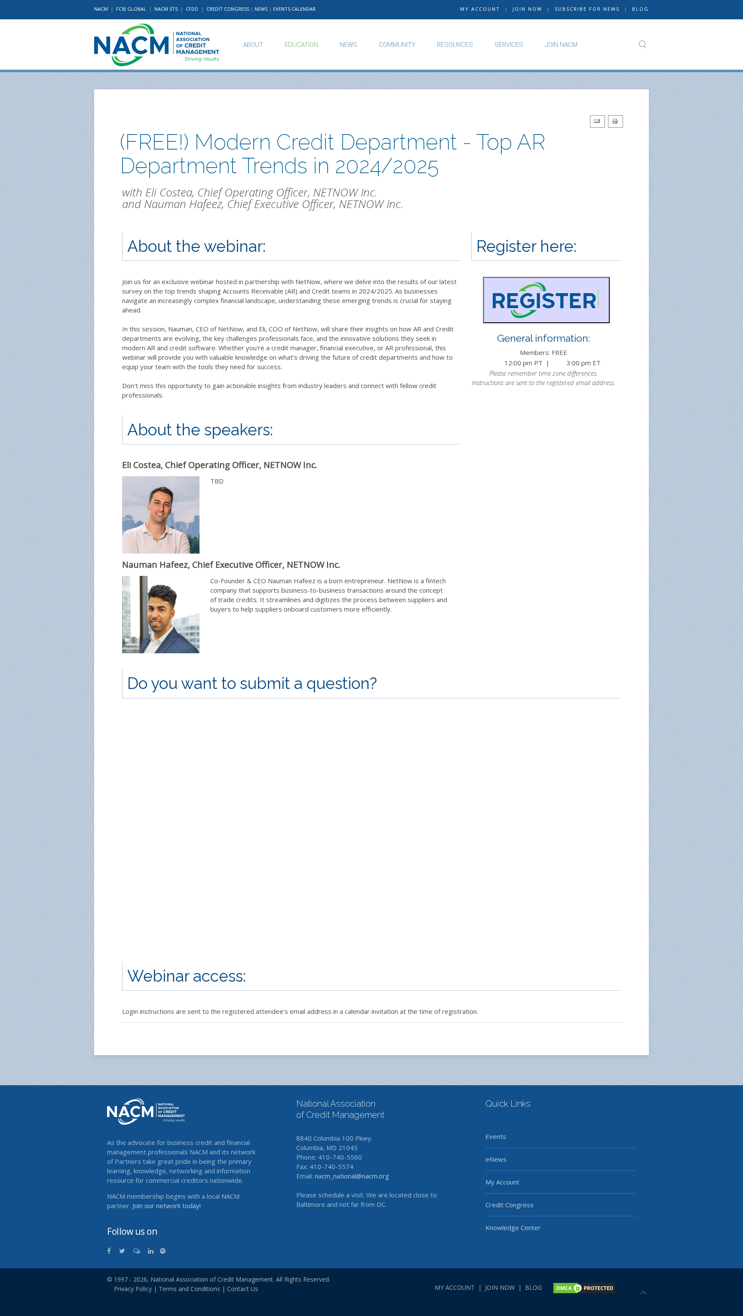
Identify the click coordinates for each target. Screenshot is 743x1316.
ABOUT (253, 45)
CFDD (192, 9)
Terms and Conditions (189, 1289)
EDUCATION (301, 45)
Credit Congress (509, 1204)
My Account (502, 1182)
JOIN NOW (527, 9)
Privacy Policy (129, 1289)
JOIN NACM (561, 45)
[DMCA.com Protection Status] (583, 1287)
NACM (101, 9)
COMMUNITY (397, 45)
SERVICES (508, 45)
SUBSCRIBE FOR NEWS (587, 9)
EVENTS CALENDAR (294, 9)
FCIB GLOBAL (131, 9)
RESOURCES (455, 45)
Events (495, 1136)
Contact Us (242, 1289)
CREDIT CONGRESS (227, 9)
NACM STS (166, 9)
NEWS (261, 9)
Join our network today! (166, 1205)
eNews (496, 1159)
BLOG (640, 9)
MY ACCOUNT (480, 9)
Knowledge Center (513, 1227)
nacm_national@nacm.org (352, 1176)
